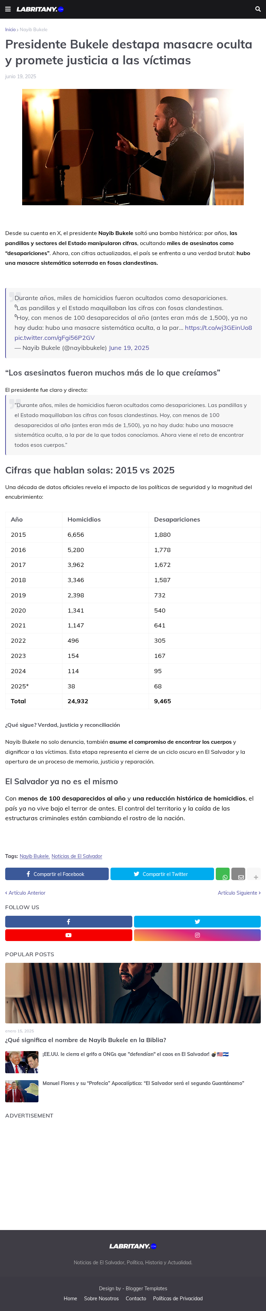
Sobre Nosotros (101, 1298)
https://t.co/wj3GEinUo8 (218, 328)
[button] (8, 9)
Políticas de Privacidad (178, 1298)
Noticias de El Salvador (77, 856)
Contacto (136, 1298)
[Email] (238, 874)
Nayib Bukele (33, 29)
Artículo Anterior (27, 892)
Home (70, 1298)
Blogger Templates (146, 1288)
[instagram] (197, 935)
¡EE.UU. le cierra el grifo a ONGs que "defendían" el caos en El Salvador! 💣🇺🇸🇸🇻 (136, 1054)
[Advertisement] (133, 1172)
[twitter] (197, 922)
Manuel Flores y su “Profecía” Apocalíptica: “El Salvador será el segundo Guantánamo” (143, 1083)
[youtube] (68, 935)
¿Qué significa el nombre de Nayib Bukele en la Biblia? (85, 1040)
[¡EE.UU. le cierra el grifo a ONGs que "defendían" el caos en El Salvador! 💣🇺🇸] (21, 1062)
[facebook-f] (68, 922)
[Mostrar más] (254, 874)
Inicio (10, 29)
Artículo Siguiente (237, 892)
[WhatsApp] (223, 874)
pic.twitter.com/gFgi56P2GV (55, 338)
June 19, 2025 (129, 348)
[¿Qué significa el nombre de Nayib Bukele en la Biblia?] (133, 993)
